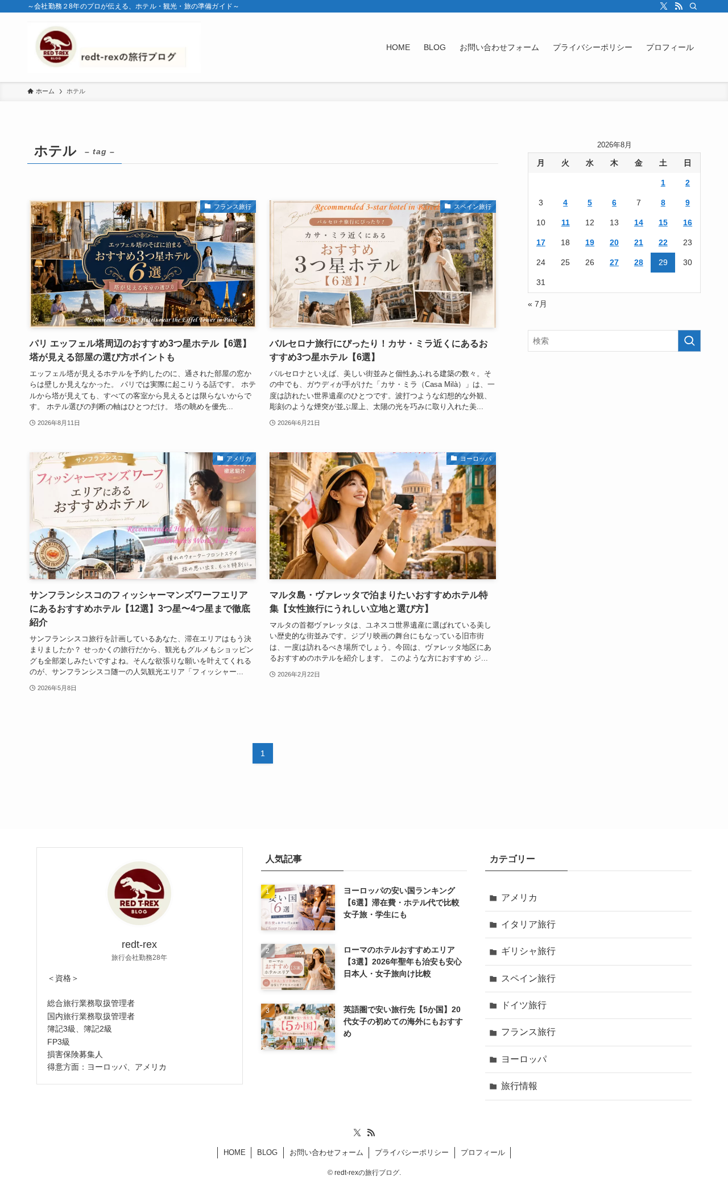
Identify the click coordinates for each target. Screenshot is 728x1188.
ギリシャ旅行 (528, 951)
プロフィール (483, 1152)
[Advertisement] (614, 443)
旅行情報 (519, 1086)
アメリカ (519, 897)
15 (663, 222)
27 (614, 262)
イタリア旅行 (528, 924)
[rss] (678, 6)
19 (589, 242)
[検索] (693, 6)
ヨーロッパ (524, 1059)
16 (687, 222)
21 (638, 242)
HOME (235, 1152)
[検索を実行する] (689, 341)
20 (614, 242)
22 (663, 242)
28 (638, 262)
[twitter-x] (663, 6)
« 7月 (537, 303)
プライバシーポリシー (412, 1152)
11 (565, 222)
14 (638, 222)
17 (540, 242)
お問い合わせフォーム (326, 1152)
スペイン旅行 (528, 978)
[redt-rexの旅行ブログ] (114, 47)
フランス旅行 (528, 1032)
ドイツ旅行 (524, 1005)
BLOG (267, 1152)
